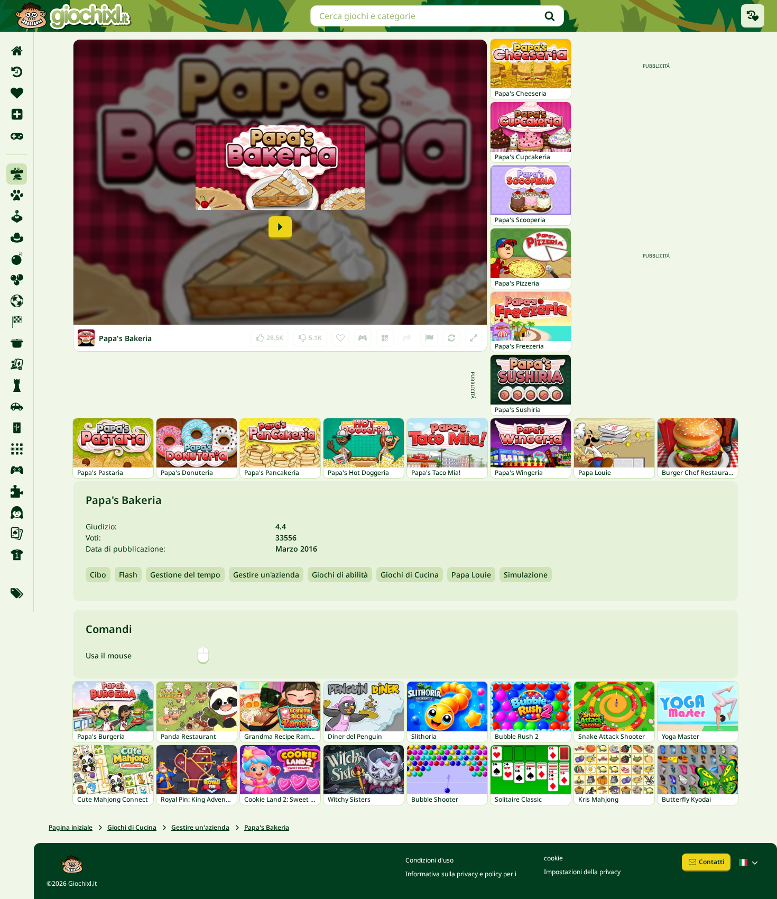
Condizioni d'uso (429, 860)
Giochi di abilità (340, 575)
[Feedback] (429, 338)
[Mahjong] (16, 427)
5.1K (310, 335)
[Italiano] (749, 863)
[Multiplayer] (16, 470)
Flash (128, 575)
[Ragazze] (16, 512)
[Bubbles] (16, 279)
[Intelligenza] (16, 385)
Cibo (98, 575)
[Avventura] (16, 237)
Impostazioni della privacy (582, 871)
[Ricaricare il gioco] (451, 338)
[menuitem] (16, 50)
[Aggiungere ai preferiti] (340, 338)
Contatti (711, 861)
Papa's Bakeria (266, 827)
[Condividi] (407, 338)
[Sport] (16, 554)
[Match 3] (16, 449)
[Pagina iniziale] (16, 50)
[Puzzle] (16, 491)
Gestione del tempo (185, 575)
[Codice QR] (385, 338)
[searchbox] (437, 15)
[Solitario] (16, 533)
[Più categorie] (16, 593)
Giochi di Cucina (410, 575)
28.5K (270, 335)
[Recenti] (16, 71)
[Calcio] (16, 300)
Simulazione (526, 575)
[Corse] (16, 322)
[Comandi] (363, 338)
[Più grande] (474, 338)
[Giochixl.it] (73, 16)
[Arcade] (16, 216)
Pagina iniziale (70, 827)
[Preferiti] (16, 93)
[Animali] (16, 195)
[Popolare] (16, 135)
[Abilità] (16, 174)
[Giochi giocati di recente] (752, 15)
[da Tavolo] (16, 364)
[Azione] (16, 258)
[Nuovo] (16, 114)
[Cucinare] (16, 343)
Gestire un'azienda (266, 575)
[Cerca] (549, 15)
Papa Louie (471, 575)
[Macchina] (16, 406)
